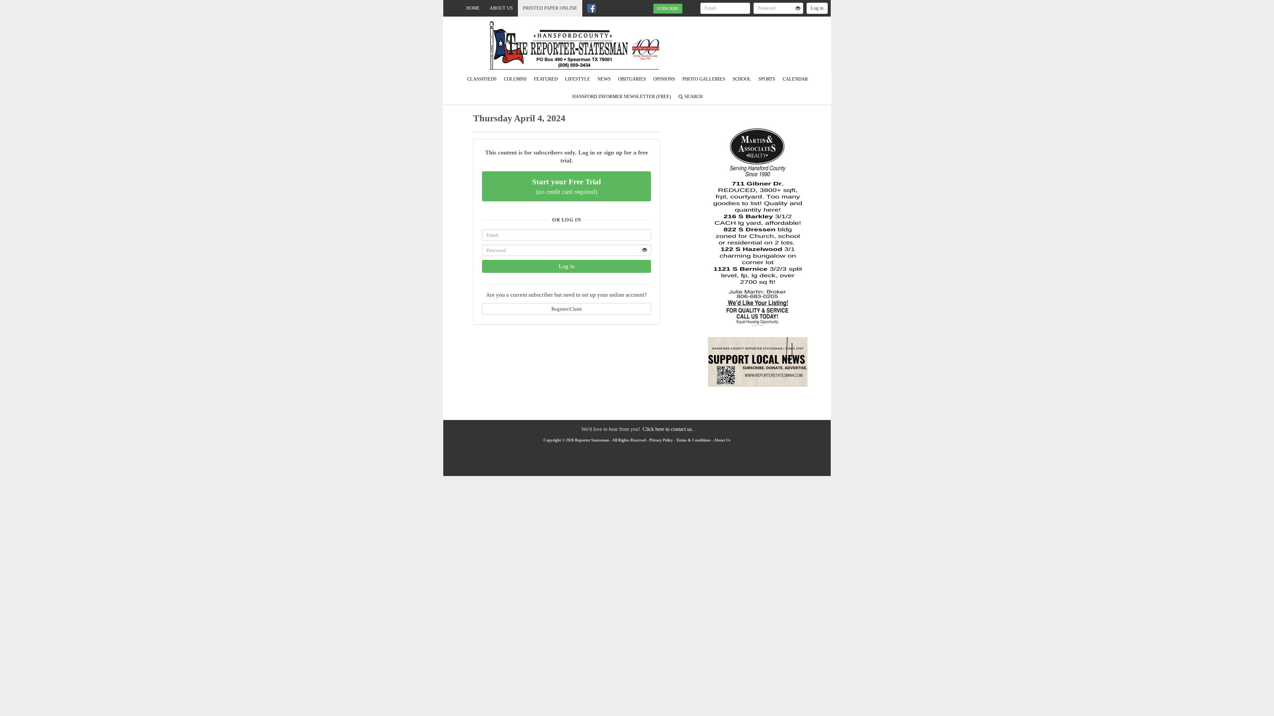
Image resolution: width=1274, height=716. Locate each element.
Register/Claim (566, 309)
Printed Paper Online (550, 8)
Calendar (795, 79)
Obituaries (632, 79)
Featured (546, 79)
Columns (515, 79)
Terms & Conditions (693, 440)
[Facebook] (591, 8)
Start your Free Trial (566, 186)
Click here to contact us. (668, 429)
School (742, 79)
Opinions (664, 79)
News (604, 79)
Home (473, 8)
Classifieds (482, 79)
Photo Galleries (703, 79)
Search (693, 96)
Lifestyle (577, 79)
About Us (501, 8)
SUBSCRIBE (668, 8)
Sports (766, 79)
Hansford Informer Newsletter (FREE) (621, 96)
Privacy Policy (661, 440)
